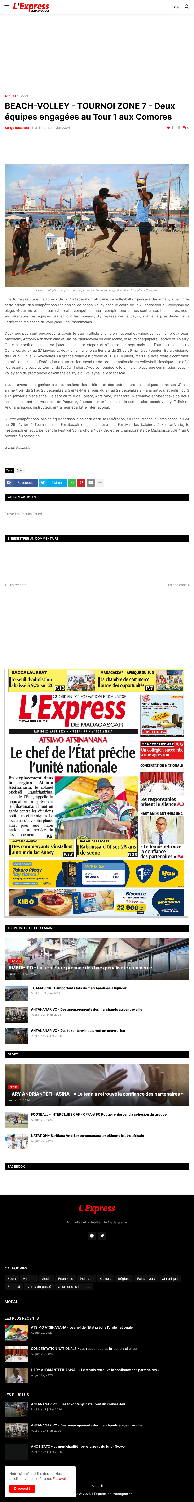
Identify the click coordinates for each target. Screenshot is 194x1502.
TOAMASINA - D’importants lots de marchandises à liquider (79, 988)
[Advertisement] (97, 54)
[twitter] (102, 1236)
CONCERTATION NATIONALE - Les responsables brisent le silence (84, 1348)
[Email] (91, 483)
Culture (105, 1279)
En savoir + (61, 1479)
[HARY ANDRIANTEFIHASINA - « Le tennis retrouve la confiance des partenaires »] (16, 1375)
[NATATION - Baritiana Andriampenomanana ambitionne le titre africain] (16, 1141)
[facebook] (92, 1236)
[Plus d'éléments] (100, 483)
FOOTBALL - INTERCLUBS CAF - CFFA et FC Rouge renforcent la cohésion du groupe (99, 1114)
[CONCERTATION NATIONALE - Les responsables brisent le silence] (16, 1354)
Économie (65, 1279)
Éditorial (14, 1287)
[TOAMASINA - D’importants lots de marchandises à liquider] (16, 993)
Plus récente (16, 585)
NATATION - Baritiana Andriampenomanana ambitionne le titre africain (87, 1136)
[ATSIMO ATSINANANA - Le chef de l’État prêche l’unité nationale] (16, 1333)
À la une (29, 1279)
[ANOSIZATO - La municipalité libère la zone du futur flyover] (16, 1452)
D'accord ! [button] (22, 1488)
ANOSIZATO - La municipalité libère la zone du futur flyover (78, 1446)
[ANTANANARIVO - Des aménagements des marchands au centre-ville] (16, 1015)
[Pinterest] (81, 483)
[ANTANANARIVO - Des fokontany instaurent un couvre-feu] (16, 1036)
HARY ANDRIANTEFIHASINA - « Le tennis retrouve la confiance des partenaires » (95, 1370)
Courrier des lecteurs (74, 1287)
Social (46, 1279)
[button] (6, 7)
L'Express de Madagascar (112, 1494)
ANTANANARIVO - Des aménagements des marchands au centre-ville (86, 1009)
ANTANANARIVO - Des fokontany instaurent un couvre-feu (78, 1030)
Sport (24, 96)
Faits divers (146, 1279)
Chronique (170, 1279)
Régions (124, 1279)
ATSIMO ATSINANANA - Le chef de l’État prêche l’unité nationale (82, 1327)
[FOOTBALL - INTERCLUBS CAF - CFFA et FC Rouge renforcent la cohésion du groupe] (16, 1120)
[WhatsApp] (72, 483)
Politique (86, 1279)
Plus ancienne (176, 585)
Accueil (10, 96)
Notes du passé (39, 1287)
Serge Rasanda (17, 128)
